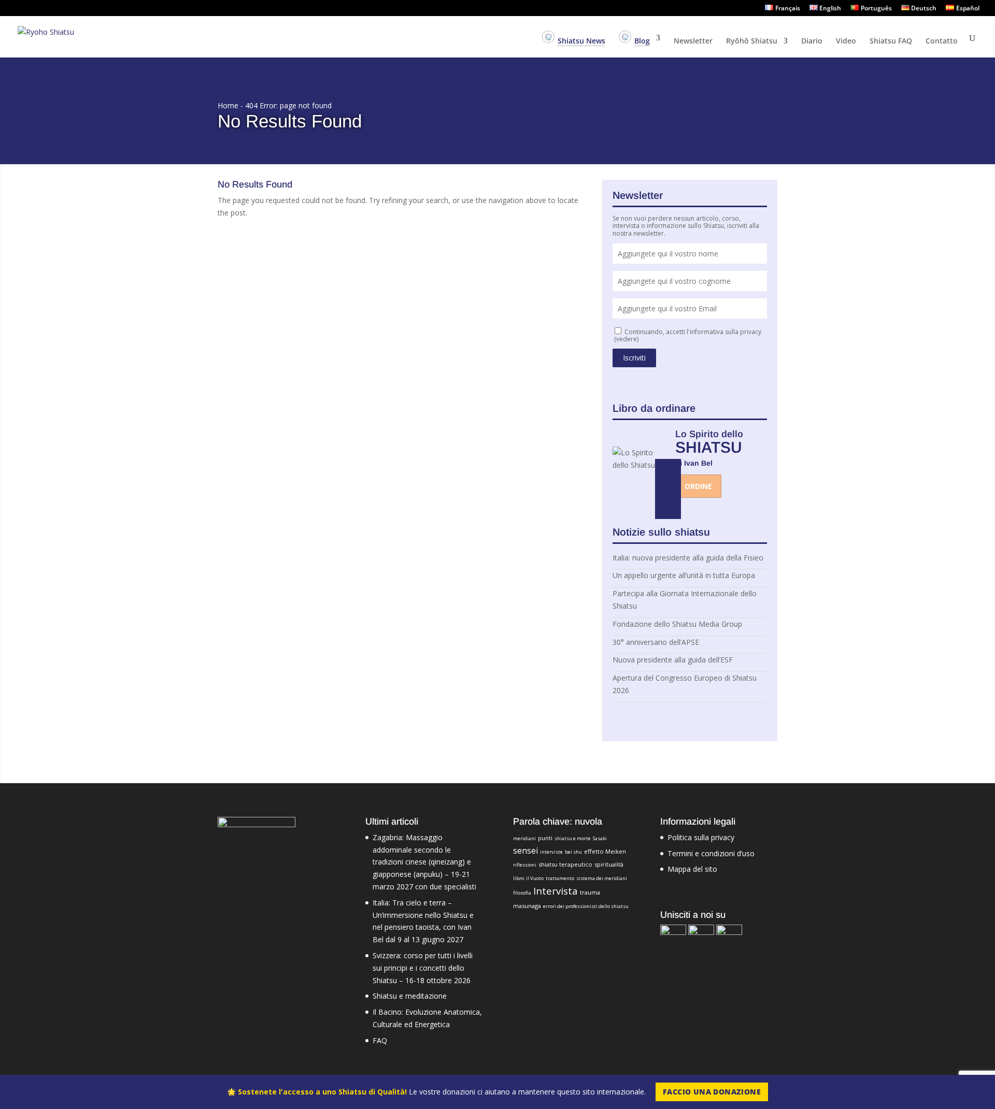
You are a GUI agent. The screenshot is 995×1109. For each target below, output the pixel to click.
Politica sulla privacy (700, 837)
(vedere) (626, 339)
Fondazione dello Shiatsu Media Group (677, 624)
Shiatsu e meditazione (410, 996)
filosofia (522, 892)
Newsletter (693, 41)
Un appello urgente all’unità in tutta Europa (684, 575)
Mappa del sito (692, 869)
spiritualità (608, 864)
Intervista (555, 890)
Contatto (942, 41)
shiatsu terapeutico (565, 864)
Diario (811, 41)
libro (518, 878)
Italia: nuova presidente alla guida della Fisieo (688, 558)
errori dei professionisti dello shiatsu (586, 906)
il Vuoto (535, 878)
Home (228, 105)
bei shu (573, 851)
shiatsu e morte (573, 838)
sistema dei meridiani (601, 878)
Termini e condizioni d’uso (711, 853)
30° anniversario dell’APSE (656, 642)
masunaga (527, 906)
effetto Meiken (605, 851)
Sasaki (600, 838)
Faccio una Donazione (712, 1092)
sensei (525, 850)
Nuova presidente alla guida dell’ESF (673, 660)
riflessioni (524, 864)
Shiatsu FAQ (891, 41)
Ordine (698, 486)
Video (846, 41)
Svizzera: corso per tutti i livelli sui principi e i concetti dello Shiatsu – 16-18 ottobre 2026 (423, 967)
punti (545, 838)
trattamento (560, 878)
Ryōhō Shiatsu (751, 41)
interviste (551, 851)
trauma (590, 892)
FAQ (380, 1040)
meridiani (524, 838)
